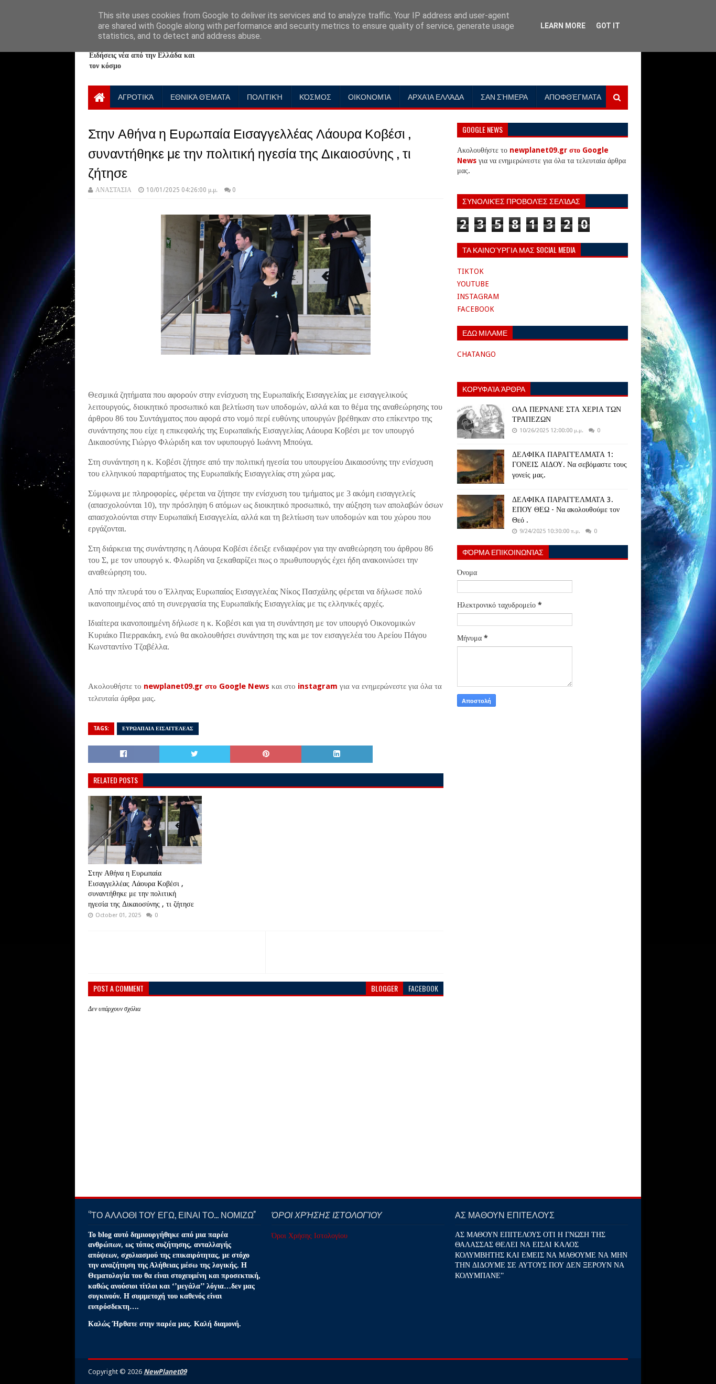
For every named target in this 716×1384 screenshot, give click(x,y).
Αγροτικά (136, 96)
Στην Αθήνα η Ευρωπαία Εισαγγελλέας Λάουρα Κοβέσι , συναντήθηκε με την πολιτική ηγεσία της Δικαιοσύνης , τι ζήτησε (141, 888)
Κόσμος (315, 96)
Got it (608, 26)
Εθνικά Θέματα (200, 96)
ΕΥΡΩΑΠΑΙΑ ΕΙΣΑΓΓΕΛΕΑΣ (157, 728)
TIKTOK (470, 271)
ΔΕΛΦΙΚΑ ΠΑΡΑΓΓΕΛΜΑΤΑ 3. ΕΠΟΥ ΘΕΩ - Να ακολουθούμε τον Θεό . (566, 509)
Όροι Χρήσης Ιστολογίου (310, 1235)
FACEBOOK (475, 309)
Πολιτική (265, 96)
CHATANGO (476, 354)
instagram (318, 686)
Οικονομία (369, 96)
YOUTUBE (473, 284)
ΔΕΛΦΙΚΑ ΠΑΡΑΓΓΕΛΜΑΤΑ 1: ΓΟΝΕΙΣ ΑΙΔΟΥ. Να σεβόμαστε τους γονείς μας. (569, 464)
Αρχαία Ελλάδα (436, 96)
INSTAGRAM (478, 296)
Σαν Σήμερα (504, 96)
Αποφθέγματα (573, 96)
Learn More (562, 26)
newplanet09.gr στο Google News (206, 686)
